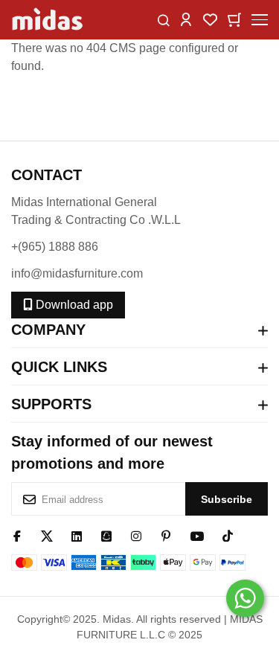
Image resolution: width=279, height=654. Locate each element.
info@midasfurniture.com (77, 273)
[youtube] (197, 535)
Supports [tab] (51, 404)
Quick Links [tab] (59, 367)
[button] (186, 19)
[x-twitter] (47, 535)
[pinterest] (166, 535)
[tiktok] (228, 535)
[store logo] (48, 19)
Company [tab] (48, 329)
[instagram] (136, 535)
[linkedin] (77, 535)
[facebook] (17, 535)
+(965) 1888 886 (54, 246)
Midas (117, 619)
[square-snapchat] (106, 535)
